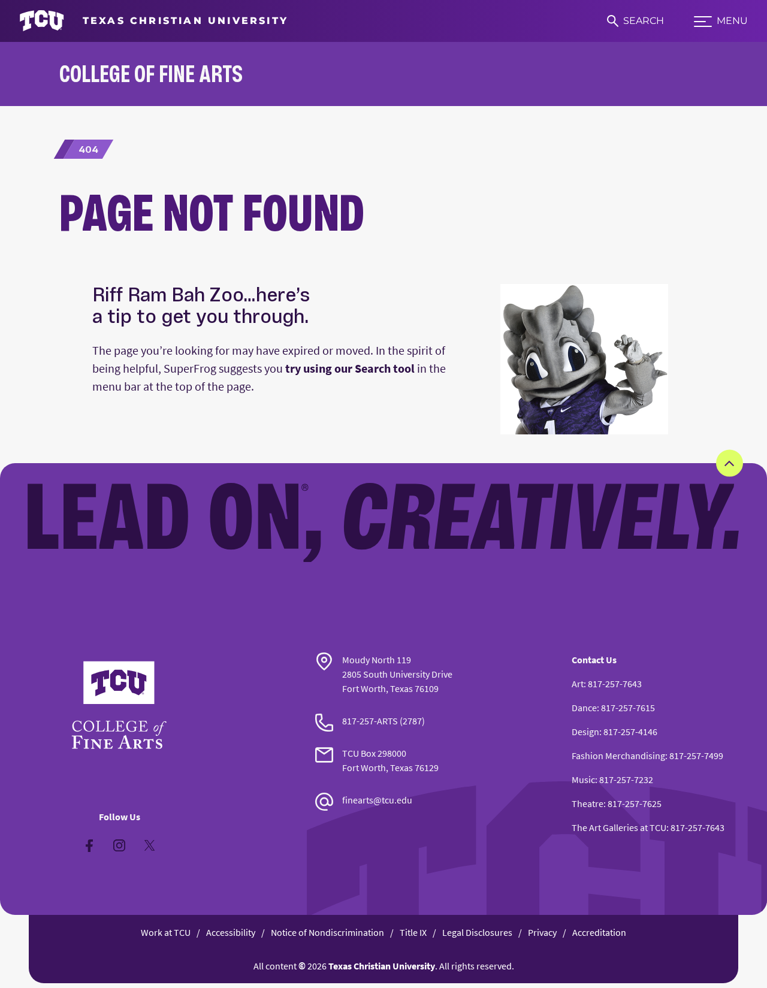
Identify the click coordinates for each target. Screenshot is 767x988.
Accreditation (599, 932)
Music (583, 779)
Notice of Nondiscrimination (327, 932)
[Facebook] (89, 845)
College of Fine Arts (151, 73)
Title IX (413, 932)
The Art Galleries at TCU (619, 827)
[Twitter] (149, 845)
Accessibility (230, 932)
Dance (584, 708)
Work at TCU (166, 932)
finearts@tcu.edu (377, 800)
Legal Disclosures (477, 932)
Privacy (542, 932)
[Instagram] (119, 845)
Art (578, 684)
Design (585, 732)
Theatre (587, 803)
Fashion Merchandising (618, 756)
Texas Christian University (381, 966)
